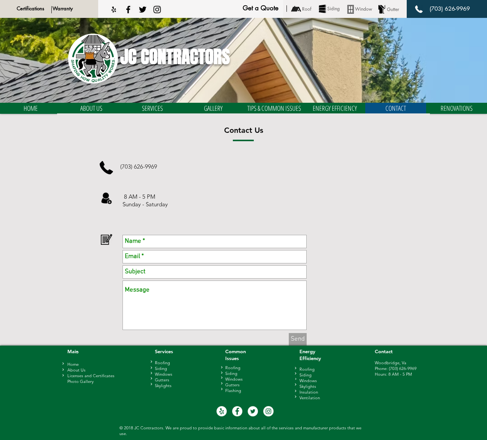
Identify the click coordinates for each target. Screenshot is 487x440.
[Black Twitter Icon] (143, 9)
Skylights (307, 386)
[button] (91, 108)
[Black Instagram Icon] (157, 9)
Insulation (308, 392)
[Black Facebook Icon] (128, 9)
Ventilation (309, 397)
